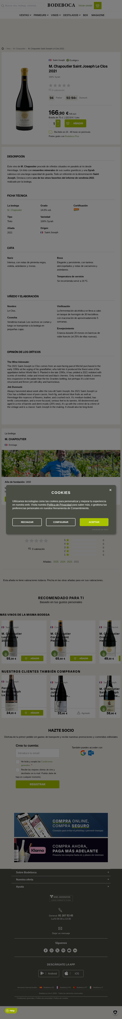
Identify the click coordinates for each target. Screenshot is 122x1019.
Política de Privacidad (59, 504)
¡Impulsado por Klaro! (100, 530)
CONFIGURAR (60, 522)
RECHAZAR (27, 522)
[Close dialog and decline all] (110, 490)
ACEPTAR (94, 522)
